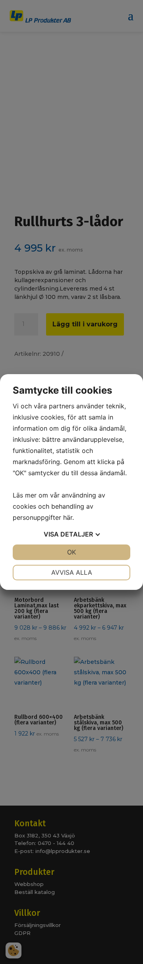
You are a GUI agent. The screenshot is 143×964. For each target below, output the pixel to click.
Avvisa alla (71, 572)
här (67, 517)
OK (71, 552)
